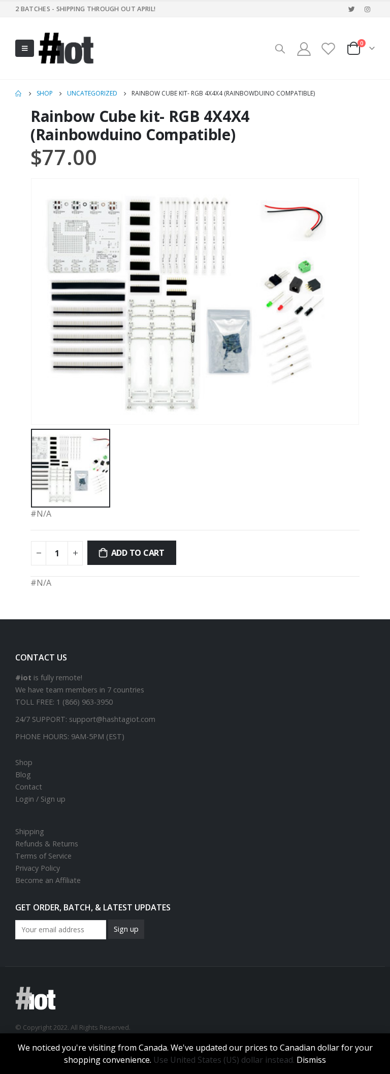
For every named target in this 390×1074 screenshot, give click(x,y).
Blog (23, 774)
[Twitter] (352, 9)
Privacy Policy (37, 868)
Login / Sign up (40, 799)
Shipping (29, 831)
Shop (23, 762)
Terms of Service (43, 856)
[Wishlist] (328, 48)
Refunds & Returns (46, 843)
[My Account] (304, 48)
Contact (28, 787)
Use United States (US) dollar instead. (224, 1059)
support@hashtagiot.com (112, 719)
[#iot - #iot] (66, 48)
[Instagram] (367, 9)
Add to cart (138, 552)
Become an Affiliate (48, 880)
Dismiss (311, 1059)
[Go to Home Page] (18, 93)
